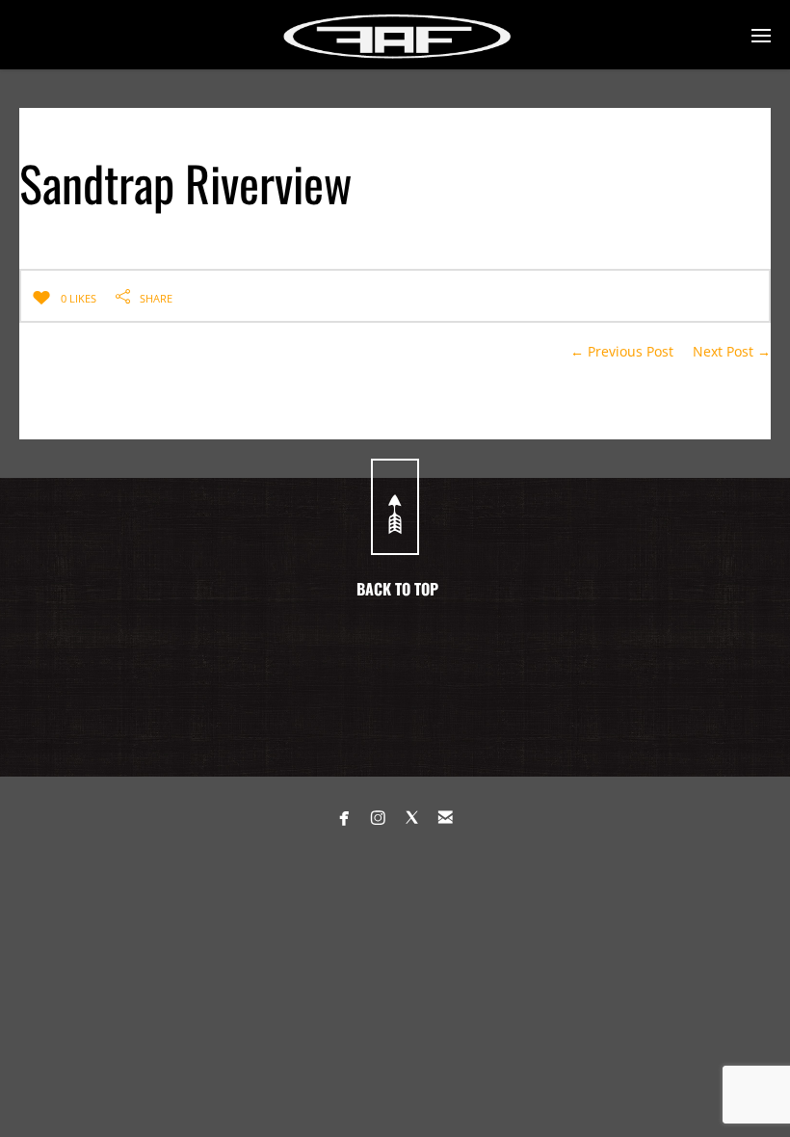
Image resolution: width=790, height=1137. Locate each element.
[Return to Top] (395, 507)
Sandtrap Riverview (185, 182)
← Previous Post (621, 351)
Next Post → (732, 351)
